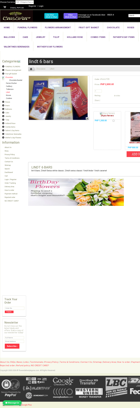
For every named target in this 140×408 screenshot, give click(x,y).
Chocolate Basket (15, 80)
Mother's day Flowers (50, 47)
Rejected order (10, 197)
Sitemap (8, 165)
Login (41, 6)
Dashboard (9, 172)
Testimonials (36, 362)
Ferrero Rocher (11, 83)
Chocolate (113, 27)
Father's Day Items (124, 37)
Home (7, 27)
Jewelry (40, 37)
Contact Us (9, 162)
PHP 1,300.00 (101, 120)
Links (26, 362)
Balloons (9, 37)
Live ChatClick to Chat (51, 16)
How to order (9, 190)
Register (32, 6)
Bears (7, 106)
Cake (25, 37)
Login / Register (10, 179)
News (19, 362)
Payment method (11, 194)
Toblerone (9, 89)
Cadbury (9, 86)
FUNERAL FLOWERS (27, 27)
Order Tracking (10, 183)
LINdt (8, 92)
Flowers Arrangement (58, 27)
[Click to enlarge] (107, 113)
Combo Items (98, 37)
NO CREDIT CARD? (12, 201)
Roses (130, 27)
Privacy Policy (10, 155)
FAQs (7, 151)
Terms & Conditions (12, 158)
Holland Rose (75, 37)
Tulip (56, 37)
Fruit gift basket (89, 27)
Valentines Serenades (16, 47)
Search (7, 169)
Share (97, 100)
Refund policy (23, 365)
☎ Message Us (12, 403)
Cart (6, 176)
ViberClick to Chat (70, 16)
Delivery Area (9, 187)
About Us (8, 147)
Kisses (8, 95)
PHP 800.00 (133, 147)
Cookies (9, 98)
